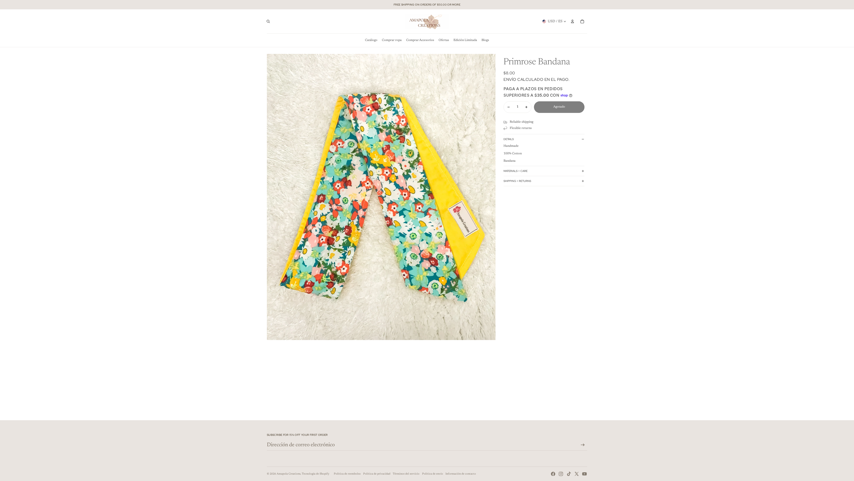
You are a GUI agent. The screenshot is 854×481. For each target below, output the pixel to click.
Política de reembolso (347, 474)
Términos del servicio (406, 474)
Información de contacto (460, 474)
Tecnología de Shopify (315, 474)
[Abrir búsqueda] (268, 21)
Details (509, 139)
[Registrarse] (582, 444)
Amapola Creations (288, 474)
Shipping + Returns (517, 181)
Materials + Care (516, 171)
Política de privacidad (376, 474)
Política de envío (432, 474)
